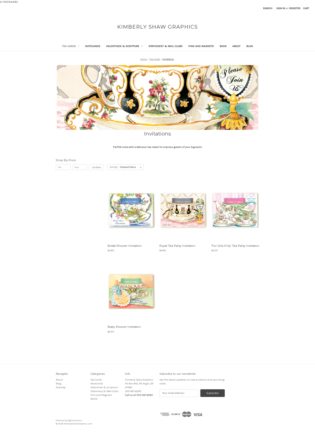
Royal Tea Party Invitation (177, 245)
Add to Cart (131, 213)
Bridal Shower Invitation (124, 245)
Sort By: (114, 167)
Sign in (280, 8)
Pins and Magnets (201, 46)
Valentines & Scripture (122, 46)
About (236, 46)
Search (267, 8)
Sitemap (61, 387)
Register (294, 8)
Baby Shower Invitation (124, 326)
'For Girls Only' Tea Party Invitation (235, 245)
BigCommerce (75, 420)
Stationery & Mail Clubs (165, 46)
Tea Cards (69, 46)
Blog (249, 46)
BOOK (223, 46)
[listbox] (131, 167)
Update (96, 167)
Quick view (131, 207)
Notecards (92, 46)
